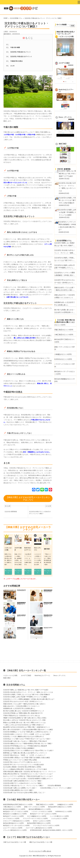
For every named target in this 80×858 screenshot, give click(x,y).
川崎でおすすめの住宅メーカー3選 (14, 842)
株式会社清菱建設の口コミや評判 (64, 380)
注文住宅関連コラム (15, 685)
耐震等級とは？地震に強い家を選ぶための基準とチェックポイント (25, 753)
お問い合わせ (46, 851)
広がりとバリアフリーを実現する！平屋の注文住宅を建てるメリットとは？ (28, 776)
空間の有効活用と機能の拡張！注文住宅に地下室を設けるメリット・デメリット (29, 771)
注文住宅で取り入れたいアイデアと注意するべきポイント (22, 762)
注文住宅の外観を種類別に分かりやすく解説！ (18, 790)
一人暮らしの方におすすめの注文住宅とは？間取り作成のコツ (23, 725)
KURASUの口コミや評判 (63, 359)
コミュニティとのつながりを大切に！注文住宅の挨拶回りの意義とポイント (28, 778)
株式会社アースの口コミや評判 (13, 816)
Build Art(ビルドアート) (42, 675)
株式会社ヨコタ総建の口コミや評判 (15, 814)
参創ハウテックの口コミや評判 (64, 348)
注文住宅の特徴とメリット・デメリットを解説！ (56, 788)
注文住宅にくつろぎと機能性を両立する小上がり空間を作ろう (23, 736)
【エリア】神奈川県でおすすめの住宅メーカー (28, 837)
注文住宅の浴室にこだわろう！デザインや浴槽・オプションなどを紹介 (26, 734)
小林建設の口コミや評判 (63, 354)
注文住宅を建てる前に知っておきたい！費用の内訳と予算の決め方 (25, 741)
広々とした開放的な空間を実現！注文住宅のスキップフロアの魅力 (25, 769)
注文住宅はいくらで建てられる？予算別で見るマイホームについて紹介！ (27, 739)
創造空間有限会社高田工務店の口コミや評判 (64, 323)
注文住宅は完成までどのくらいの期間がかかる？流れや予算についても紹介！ (28, 750)
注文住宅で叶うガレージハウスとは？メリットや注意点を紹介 (23, 764)
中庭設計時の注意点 (16, 61)
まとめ (12, 65)
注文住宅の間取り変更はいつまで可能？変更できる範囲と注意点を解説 (26, 757)
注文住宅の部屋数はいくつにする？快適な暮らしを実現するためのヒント (27, 732)
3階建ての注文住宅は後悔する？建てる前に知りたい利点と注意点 (24, 718)
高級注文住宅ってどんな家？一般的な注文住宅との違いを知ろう (64, 289)
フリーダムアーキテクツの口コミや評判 (46, 825)
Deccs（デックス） (65, 117)
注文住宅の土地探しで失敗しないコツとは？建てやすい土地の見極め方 (64, 259)
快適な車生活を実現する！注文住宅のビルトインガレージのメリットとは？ (28, 774)
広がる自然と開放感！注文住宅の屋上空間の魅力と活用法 (22, 767)
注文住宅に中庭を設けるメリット (20, 52)
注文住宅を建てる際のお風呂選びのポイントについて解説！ (23, 781)
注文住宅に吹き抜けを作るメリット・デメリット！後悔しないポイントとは (64, 251)
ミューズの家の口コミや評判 (59, 816)
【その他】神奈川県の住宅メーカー (23, 799)
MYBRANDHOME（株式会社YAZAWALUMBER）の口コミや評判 (51, 830)
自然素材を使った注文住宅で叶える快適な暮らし (64, 303)
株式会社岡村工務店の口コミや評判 (39, 823)
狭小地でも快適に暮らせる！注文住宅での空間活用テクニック (64, 311)
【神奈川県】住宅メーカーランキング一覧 (26, 670)
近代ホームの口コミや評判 (42, 821)
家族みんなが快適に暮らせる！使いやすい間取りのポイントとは (24, 722)
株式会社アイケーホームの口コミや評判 (43, 814)
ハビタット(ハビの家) (66, 36)
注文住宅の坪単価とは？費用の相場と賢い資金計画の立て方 (23, 713)
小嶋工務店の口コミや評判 (63, 334)
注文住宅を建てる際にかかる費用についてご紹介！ (20, 788)
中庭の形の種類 (15, 47)
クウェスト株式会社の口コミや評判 (15, 830)
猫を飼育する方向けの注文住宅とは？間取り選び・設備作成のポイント (26, 727)
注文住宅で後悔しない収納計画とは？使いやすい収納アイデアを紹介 (64, 244)
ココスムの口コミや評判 (59, 818)
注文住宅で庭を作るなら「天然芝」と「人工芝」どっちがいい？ (24, 755)
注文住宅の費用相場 (54, 785)
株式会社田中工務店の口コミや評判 (64, 340)
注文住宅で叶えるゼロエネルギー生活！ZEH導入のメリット (64, 281)
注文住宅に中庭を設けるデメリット (21, 56)
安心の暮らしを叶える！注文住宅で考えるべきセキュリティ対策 (24, 720)
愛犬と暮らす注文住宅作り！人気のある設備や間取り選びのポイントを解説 (28, 729)
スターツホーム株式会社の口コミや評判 (39, 828)
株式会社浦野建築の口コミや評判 (40, 809)
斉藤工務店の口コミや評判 (63, 330)
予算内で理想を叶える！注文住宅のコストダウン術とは (21, 715)
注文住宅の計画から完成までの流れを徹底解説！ (19, 748)
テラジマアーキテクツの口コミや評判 (35, 818)
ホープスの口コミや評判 (11, 818)
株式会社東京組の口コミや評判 (13, 823)
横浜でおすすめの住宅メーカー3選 (40, 842)
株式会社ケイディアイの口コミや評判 (64, 373)
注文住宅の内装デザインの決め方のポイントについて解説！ (23, 783)
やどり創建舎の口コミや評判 (36, 816)
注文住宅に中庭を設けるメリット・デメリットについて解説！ (23, 785)
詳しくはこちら (8, 571)
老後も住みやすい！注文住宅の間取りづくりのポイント (64, 296)
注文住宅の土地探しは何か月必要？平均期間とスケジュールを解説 (64, 266)
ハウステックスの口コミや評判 (64, 365)
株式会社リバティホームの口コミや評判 (16, 825)
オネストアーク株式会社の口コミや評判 (16, 821)
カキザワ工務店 (64, 63)
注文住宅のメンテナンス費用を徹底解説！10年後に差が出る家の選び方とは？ (64, 274)
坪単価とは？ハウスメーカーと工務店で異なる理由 (20, 760)
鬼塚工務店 (62, 144)
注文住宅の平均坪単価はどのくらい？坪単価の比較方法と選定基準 (25, 746)
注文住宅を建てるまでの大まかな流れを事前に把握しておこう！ (24, 792)
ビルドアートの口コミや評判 (12, 828)
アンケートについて (35, 851)
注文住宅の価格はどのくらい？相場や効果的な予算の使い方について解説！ (28, 743)
